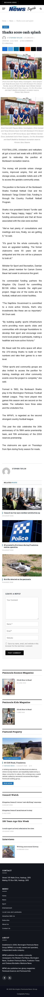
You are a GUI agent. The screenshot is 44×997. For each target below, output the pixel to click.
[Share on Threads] (33, 49)
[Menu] (3, 8)
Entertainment (7, 908)
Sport (4, 904)
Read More (8, 783)
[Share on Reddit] (27, 49)
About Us (5, 924)
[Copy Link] (39, 49)
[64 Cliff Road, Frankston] (22, 749)
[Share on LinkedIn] (16, 49)
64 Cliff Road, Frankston (15, 763)
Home (4, 896)
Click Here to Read (24, 680)
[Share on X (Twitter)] (10, 49)
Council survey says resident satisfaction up (22, 513)
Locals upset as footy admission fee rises (18, 828)
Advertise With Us (8, 916)
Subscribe (5, 920)
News (6, 27)
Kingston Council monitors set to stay (17, 810)
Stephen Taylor (15, 38)
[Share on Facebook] (4, 49)
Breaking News (10, 2)
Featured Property (12, 758)
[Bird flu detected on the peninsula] (22, 565)
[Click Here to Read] (8, 687)
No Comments (27, 41)
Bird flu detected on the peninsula (17, 579)
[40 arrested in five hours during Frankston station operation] (22, 531)
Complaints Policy (23, 994)
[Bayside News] (22, 8)
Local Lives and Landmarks (12, 912)
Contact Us (6, 928)
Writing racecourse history (27, 847)
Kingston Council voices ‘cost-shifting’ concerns (21, 802)
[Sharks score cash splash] (22, 66)
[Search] (40, 8)
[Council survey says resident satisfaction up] (22, 499)
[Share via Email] (22, 49)
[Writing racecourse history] (8, 851)
